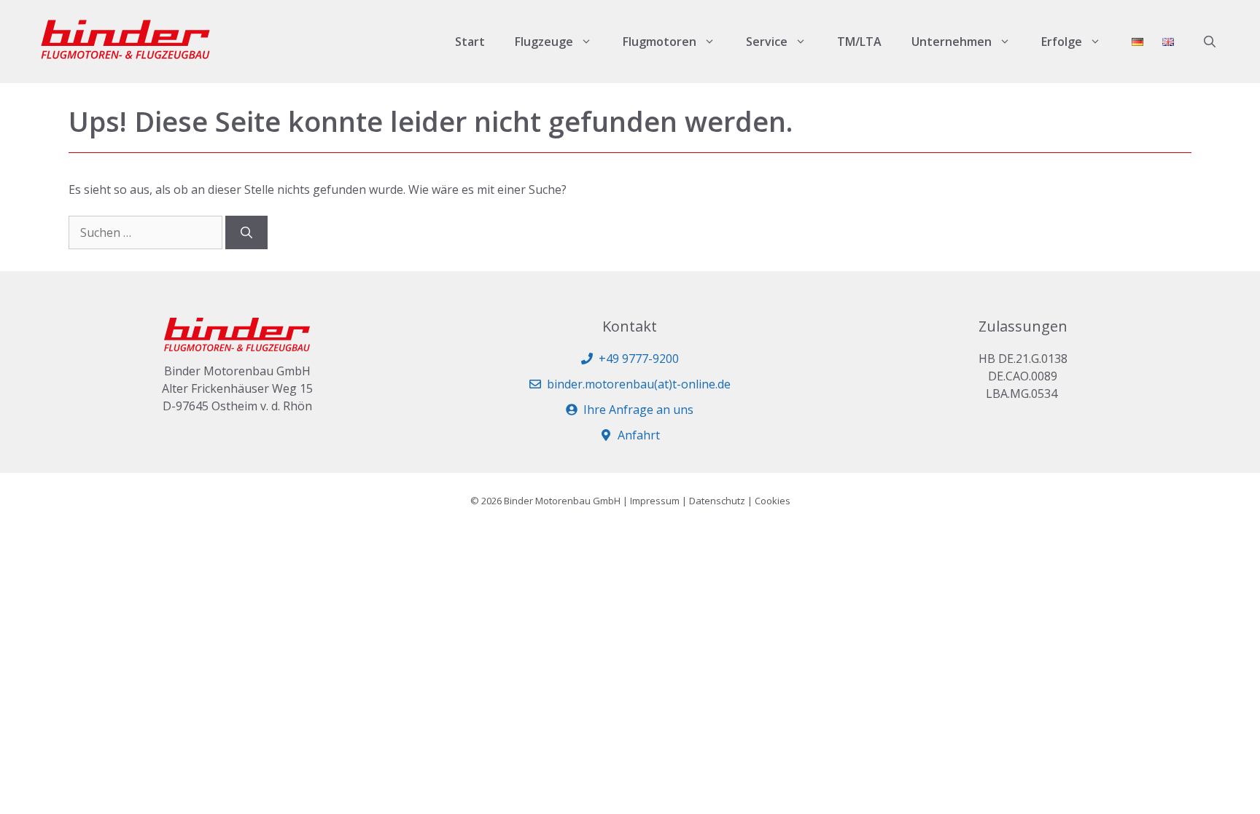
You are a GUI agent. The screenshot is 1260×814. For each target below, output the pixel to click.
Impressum (655, 500)
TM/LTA (859, 42)
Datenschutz (717, 500)
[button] (1210, 41)
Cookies (772, 500)
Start (470, 42)
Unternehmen (951, 42)
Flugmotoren (659, 42)
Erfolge (1061, 42)
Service (767, 42)
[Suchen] (246, 232)
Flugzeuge (544, 42)
